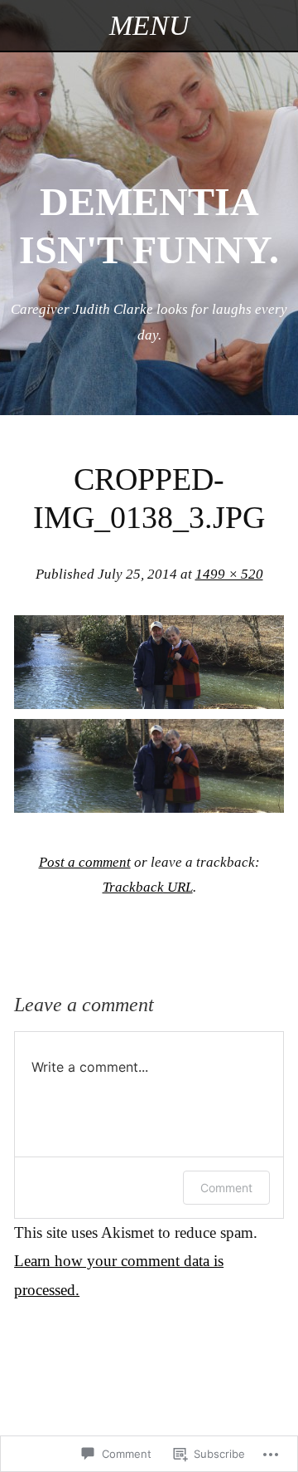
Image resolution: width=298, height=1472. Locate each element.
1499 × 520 (229, 574)
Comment (226, 1188)
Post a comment (85, 862)
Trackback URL (148, 887)
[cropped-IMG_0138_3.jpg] (149, 703)
